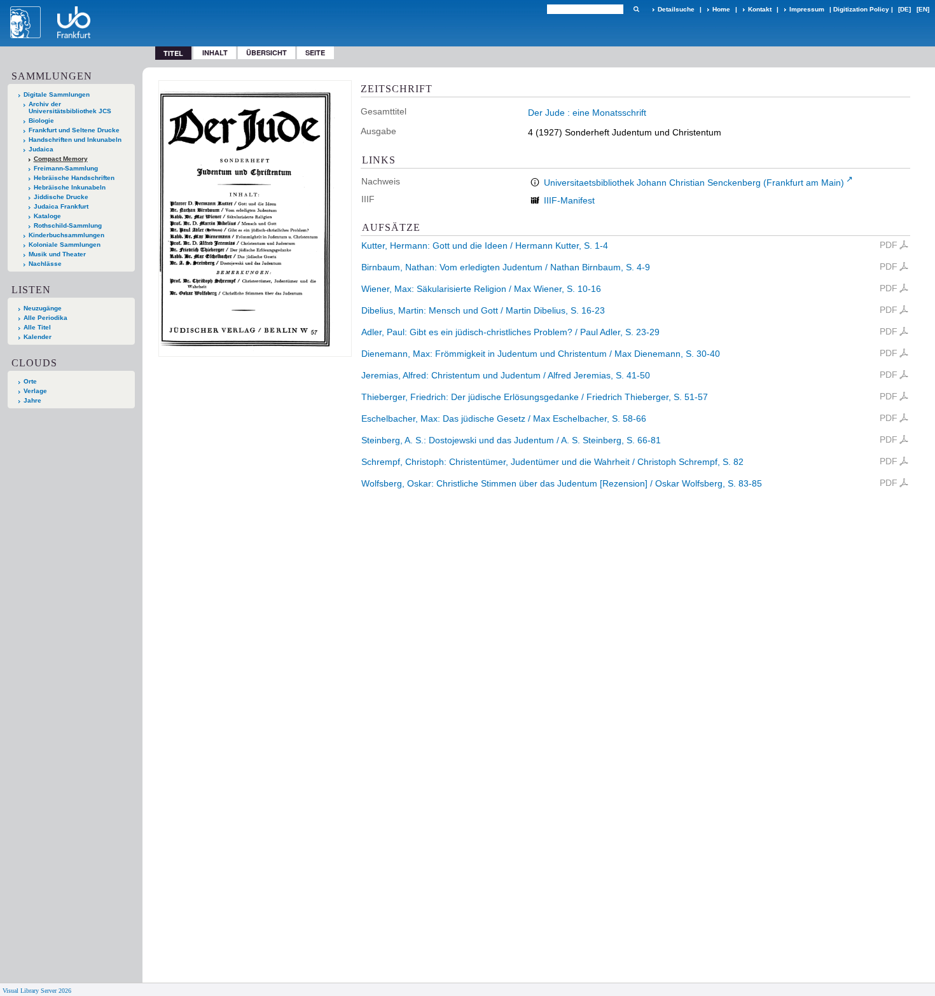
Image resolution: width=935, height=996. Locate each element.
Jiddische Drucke (61, 196)
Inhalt (215, 52)
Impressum (806, 9)
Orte (30, 381)
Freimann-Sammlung (66, 168)
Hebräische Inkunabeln (70, 187)
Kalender (38, 336)
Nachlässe (45, 263)
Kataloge (47, 215)
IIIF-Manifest (569, 200)
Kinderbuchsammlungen (66, 235)
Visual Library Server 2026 (37, 990)
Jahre (32, 400)
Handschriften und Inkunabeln (75, 139)
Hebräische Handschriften (74, 177)
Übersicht (266, 52)
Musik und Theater (57, 254)
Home (721, 9)
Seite (315, 52)
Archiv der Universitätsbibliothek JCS (70, 107)
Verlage (35, 390)
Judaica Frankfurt (61, 206)
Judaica (41, 149)
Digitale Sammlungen (57, 94)
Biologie (41, 120)
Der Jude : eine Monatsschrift (587, 112)
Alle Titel (37, 327)
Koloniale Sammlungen (64, 244)
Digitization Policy (861, 9)
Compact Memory (61, 158)
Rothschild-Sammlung (68, 225)
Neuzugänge (43, 308)
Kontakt (760, 9)
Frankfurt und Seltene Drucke (74, 130)
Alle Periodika (45, 317)
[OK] (636, 9)
